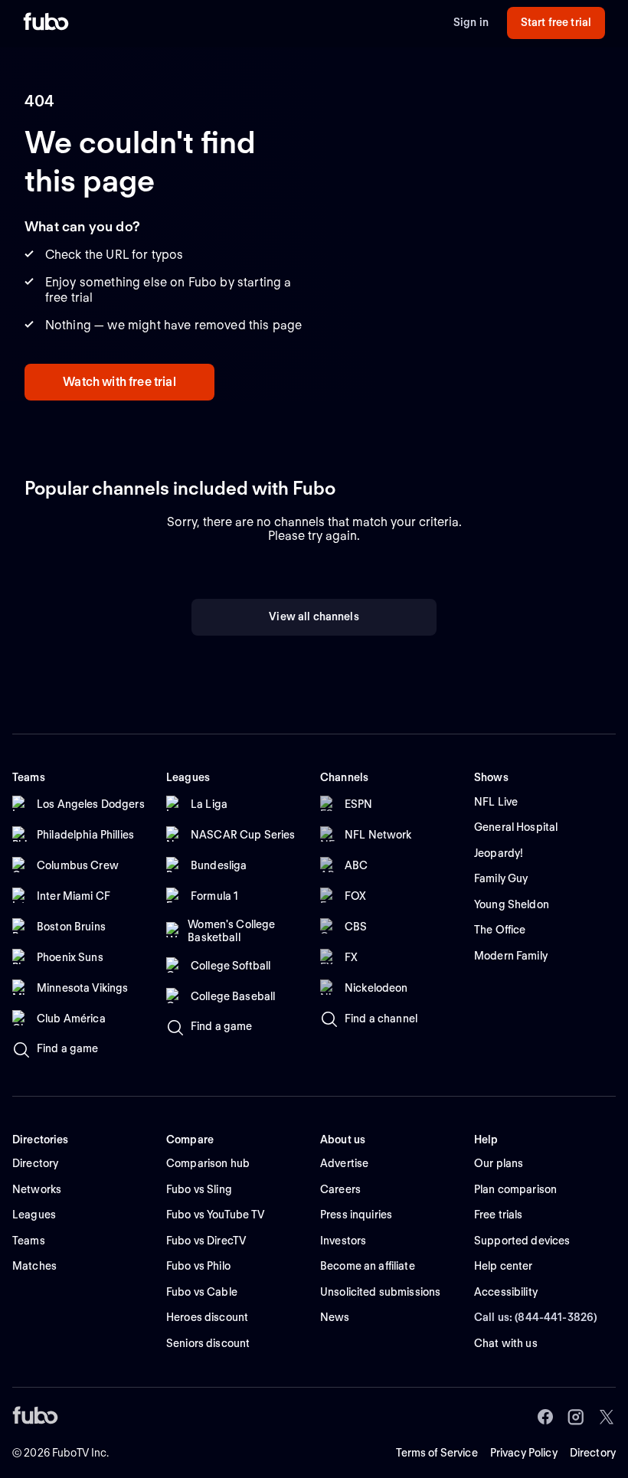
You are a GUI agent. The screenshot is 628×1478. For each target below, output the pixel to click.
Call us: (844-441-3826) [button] (535, 1317)
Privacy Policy (524, 1453)
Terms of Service (437, 1453)
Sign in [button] (471, 22)
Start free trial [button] (556, 22)
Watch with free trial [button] (119, 381)
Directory (593, 1453)
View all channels (313, 616)
